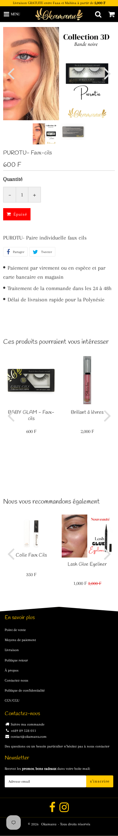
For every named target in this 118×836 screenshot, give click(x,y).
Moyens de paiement (20, 640)
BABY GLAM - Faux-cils (31, 415)
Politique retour (16, 660)
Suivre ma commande (27, 724)
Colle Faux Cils (31, 555)
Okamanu (48, 824)
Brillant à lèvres (87, 412)
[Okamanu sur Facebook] (53, 810)
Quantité (13, 179)
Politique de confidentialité (25, 690)
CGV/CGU (12, 700)
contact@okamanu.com (29, 737)
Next (107, 73)
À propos (12, 670)
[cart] (111, 14)
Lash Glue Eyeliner (87, 564)
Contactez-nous (16, 680)
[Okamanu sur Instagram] (64, 810)
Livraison (12, 650)
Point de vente (15, 630)
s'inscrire (100, 781)
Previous (10, 73)
